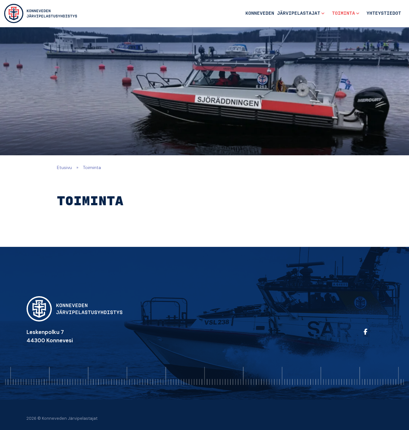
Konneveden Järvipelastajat (282, 13)
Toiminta (343, 13)
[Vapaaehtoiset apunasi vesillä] (40, 13)
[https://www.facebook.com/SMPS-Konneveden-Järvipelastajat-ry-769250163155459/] (371, 336)
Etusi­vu (64, 167)
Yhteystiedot (384, 13)
